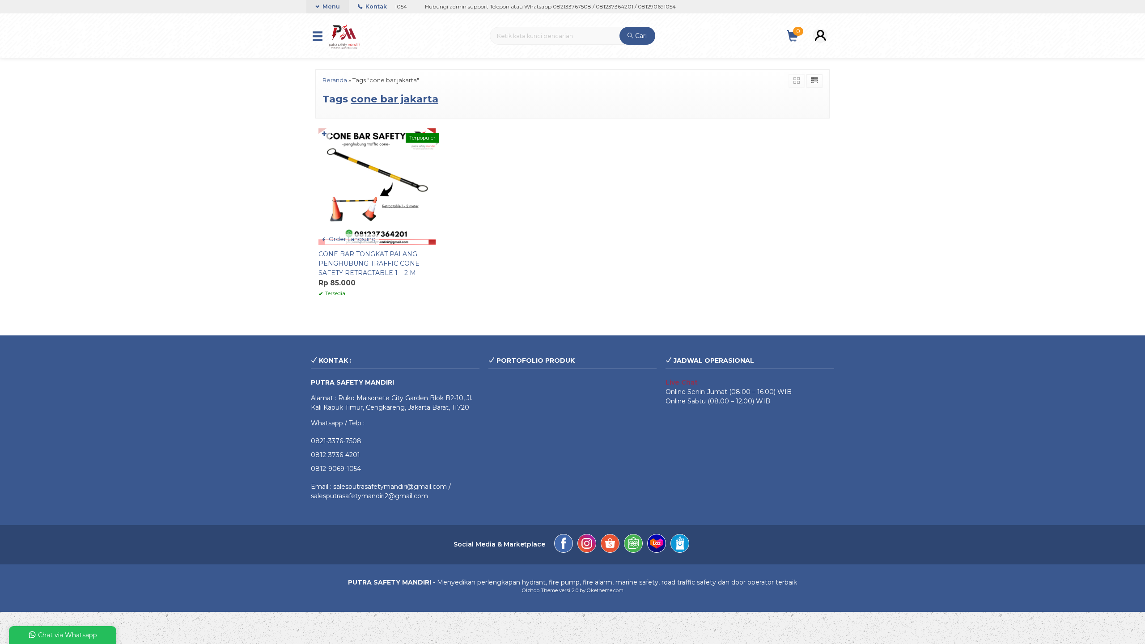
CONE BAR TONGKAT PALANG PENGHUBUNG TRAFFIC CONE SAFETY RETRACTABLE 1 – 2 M (369, 263)
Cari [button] (640, 36)
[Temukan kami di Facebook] (563, 544)
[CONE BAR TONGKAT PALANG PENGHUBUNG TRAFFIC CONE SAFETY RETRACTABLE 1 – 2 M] (377, 186)
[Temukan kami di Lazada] (656, 544)
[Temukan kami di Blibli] (679, 544)
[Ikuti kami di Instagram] (586, 544)
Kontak (375, 6)
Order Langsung (351, 239)
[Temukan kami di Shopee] (610, 544)
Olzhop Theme (540, 590)
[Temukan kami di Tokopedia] (633, 544)
